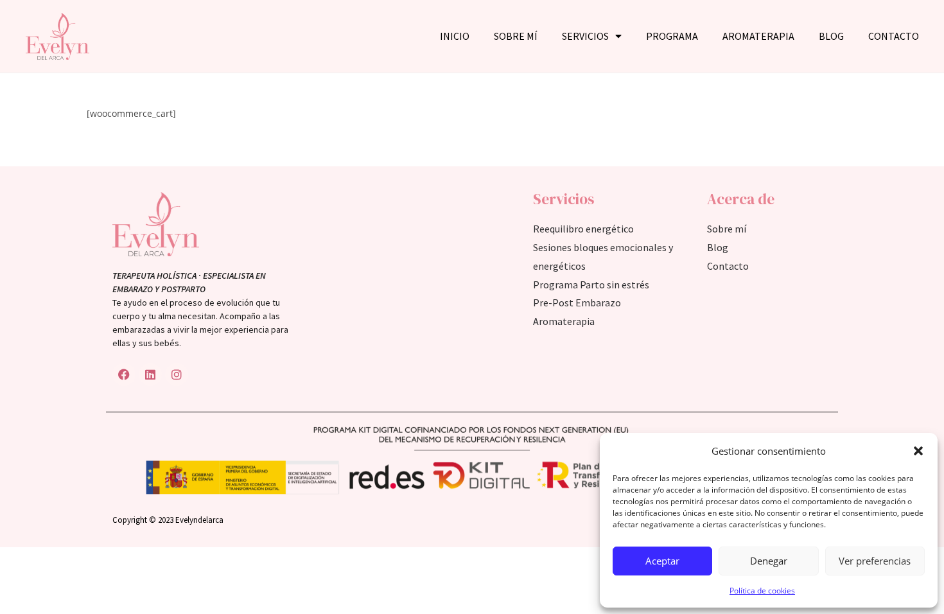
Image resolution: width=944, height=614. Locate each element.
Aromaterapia (758, 36)
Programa (672, 36)
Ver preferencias (875, 560)
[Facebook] (123, 374)
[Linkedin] (150, 374)
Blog (831, 36)
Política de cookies (762, 590)
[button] (918, 450)
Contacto (893, 36)
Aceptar (662, 560)
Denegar (768, 560)
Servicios (585, 36)
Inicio (454, 36)
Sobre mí (516, 36)
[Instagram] (176, 374)
